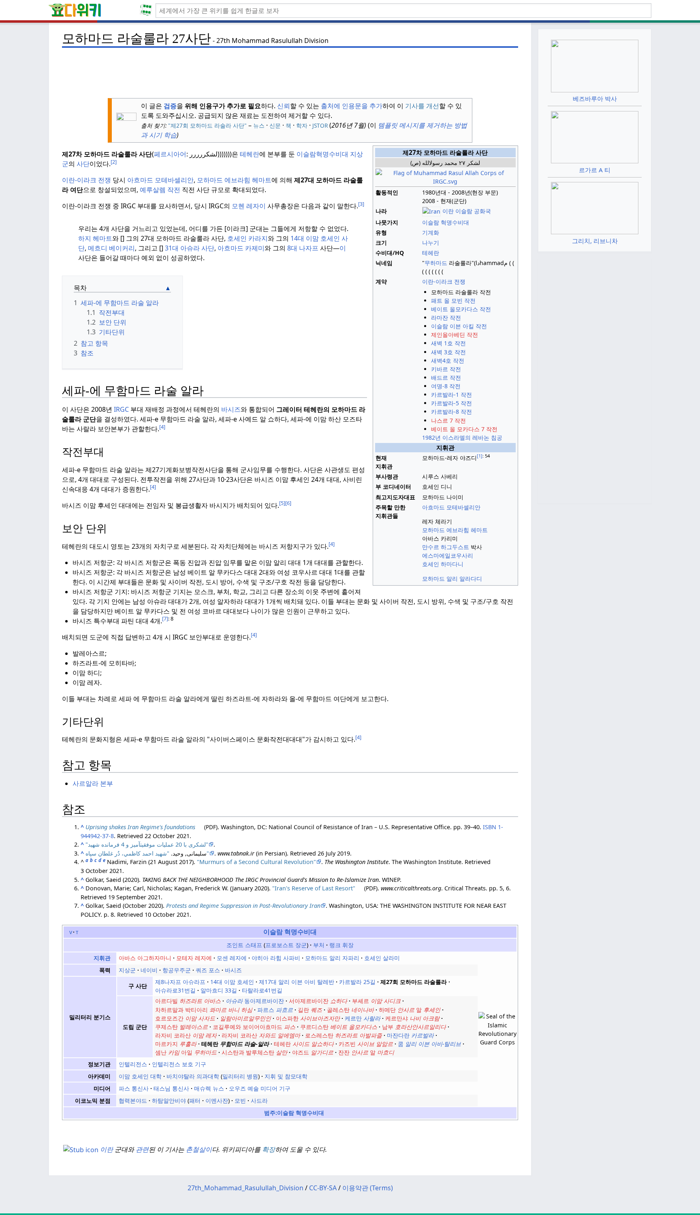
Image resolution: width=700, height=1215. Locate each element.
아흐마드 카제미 (241, 248)
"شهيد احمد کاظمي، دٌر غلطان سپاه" (147, 853)
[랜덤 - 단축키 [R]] (147, 10)
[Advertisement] (290, 69)
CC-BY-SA (323, 1187)
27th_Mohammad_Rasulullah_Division (245, 1187)
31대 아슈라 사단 (189, 248)
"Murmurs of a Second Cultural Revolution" (256, 862)
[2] (114, 161)
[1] (479, 456)
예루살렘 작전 (160, 189)
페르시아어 (170, 154)
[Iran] (431, 211)
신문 (275, 125)
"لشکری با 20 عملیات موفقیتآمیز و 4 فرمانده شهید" (146, 844)
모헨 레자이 (249, 205)
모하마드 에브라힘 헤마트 (234, 179)
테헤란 (249, 154)
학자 (301, 125)
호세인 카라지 (247, 238)
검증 (170, 105)
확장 (268, 1149)
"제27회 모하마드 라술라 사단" (206, 125)
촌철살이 (199, 1149)
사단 (83, 163)
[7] (165, 618)
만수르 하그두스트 (445, 547)
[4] (162, 426)
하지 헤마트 (95, 238)
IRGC (121, 409)
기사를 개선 (422, 105)
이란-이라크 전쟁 (86, 179)
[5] (282, 503)
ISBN (489, 827)
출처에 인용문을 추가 (351, 105)
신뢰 (283, 105)
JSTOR (320, 125)
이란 (106, 1149)
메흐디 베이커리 (111, 248)
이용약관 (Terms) (367, 1187)
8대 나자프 (302, 248)
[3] (361, 203)
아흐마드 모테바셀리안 (160, 179)
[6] (288, 503)
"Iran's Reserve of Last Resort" (313, 888)
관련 (142, 1149)
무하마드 (436, 263)
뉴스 (259, 125)
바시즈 (231, 409)
